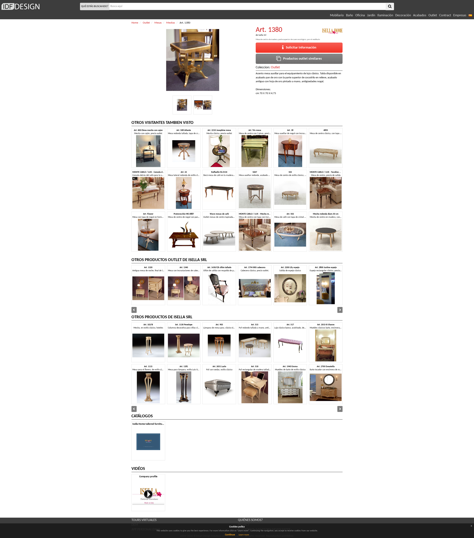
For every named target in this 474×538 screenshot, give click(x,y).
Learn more (244, 535)
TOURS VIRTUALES (143, 520)
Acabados (419, 15)
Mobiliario (337, 15)
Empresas (459, 15)
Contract (445, 15)
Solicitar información (300, 47)
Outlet (432, 15)
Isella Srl (262, 35)
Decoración (403, 15)
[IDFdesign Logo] (39, 6)
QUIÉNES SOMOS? (250, 520)
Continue (230, 534)
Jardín (371, 15)
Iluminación (385, 15)
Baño (349, 15)
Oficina (360, 15)
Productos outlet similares (301, 59)
